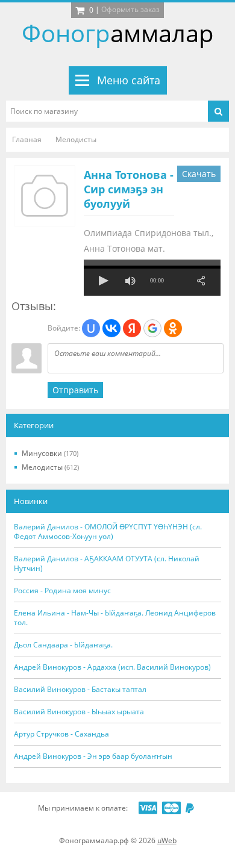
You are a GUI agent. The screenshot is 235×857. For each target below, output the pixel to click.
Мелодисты (50, 467)
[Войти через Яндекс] (132, 328)
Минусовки (50, 453)
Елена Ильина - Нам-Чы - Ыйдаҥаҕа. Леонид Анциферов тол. (115, 618)
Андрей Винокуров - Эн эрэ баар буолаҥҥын (93, 756)
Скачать (199, 173)
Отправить (75, 390)
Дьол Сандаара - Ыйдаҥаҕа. (63, 645)
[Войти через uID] (91, 328)
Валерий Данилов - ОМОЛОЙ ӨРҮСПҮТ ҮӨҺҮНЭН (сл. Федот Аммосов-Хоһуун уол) (108, 531)
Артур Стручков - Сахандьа (61, 734)
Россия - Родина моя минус (62, 591)
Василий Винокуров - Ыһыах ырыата (79, 712)
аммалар (118, 32)
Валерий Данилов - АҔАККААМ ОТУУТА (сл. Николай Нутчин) (106, 563)
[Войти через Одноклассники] (173, 328)
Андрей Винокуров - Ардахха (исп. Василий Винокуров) (112, 667)
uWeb (167, 840)
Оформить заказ (130, 9)
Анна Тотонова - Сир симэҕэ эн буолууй (129, 189)
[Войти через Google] (152, 328)
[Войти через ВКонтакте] (111, 328)
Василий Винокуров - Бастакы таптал (80, 689)
